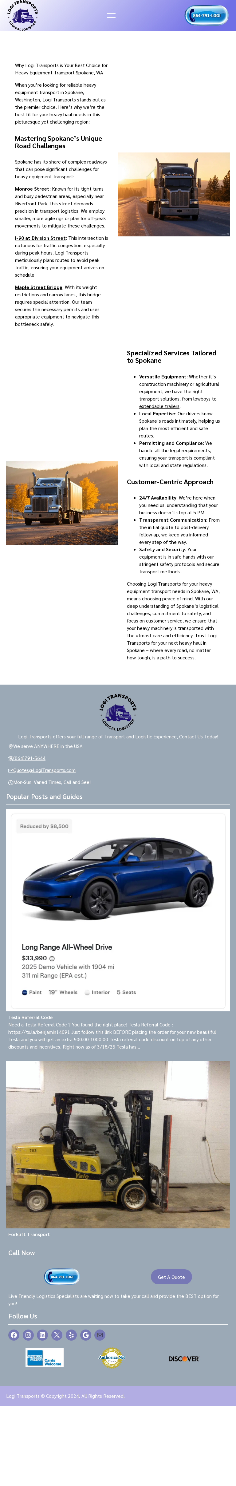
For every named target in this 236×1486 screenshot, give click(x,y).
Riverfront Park (31, 203)
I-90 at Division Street (40, 238)
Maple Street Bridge (38, 287)
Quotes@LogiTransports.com (44, 770)
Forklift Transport (29, 1234)
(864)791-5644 (29, 758)
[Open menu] (111, 15)
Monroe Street (32, 188)
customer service (164, 620)
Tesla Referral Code (30, 1017)
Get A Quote (171, 1277)
